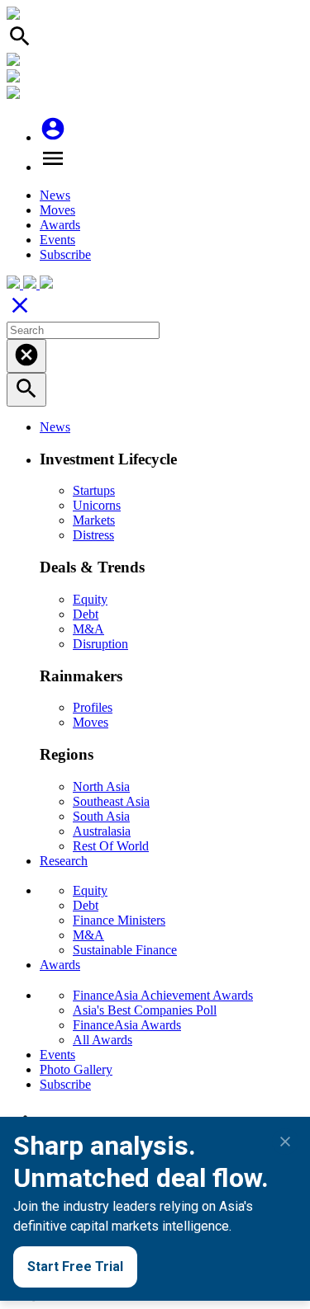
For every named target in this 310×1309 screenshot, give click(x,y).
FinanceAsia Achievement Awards (163, 995)
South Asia (101, 816)
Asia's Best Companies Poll (145, 1010)
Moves (57, 210)
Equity (90, 599)
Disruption (100, 644)
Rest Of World (111, 846)
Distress (93, 535)
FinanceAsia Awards (127, 1025)
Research (64, 861)
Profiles (92, 707)
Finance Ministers (119, 920)
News (55, 195)
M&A (88, 629)
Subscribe (65, 254)
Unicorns (97, 505)
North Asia (101, 786)
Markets (94, 520)
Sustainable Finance (125, 950)
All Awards (102, 1040)
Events (57, 240)
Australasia (102, 831)
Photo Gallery (76, 1069)
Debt (85, 614)
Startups (94, 490)
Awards (60, 225)
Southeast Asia (111, 801)
